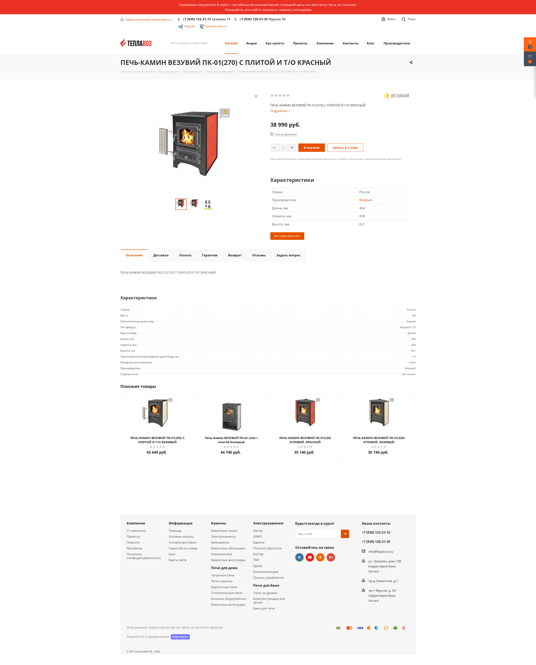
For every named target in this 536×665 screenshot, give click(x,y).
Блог (172, 554)
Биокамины (220, 542)
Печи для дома (224, 568)
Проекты (133, 536)
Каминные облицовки (228, 548)
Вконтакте (299, 557)
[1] (272, 95)
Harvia (258, 530)
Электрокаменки (268, 523)
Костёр (258, 554)
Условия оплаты (181, 536)
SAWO (257, 536)
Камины (218, 523)
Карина (258, 542)
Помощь (175, 530)
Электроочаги (221, 554)
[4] (284, 95)
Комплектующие (265, 571)
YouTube (310, 557)
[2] (276, 95)
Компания (136, 523)
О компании (136, 530)
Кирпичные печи (224, 587)
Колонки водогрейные (228, 599)
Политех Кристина (267, 548)
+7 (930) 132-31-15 (197, 19)
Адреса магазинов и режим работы (149, 19)
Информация (180, 523)
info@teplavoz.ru (380, 551)
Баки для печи (264, 608)
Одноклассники (320, 557)
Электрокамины (223, 536)
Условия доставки (182, 542)
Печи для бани (266, 585)
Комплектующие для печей (269, 600)
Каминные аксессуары (228, 560)
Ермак (257, 566)
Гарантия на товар (183, 548)
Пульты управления (268, 577)
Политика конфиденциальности (144, 556)
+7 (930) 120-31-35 (253, 19)
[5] (288, 95)
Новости (133, 542)
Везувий (365, 200)
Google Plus (331, 557)
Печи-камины (221, 581)
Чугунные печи (222, 575)
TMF (256, 560)
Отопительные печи (226, 593)
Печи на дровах (265, 593)
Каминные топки (224, 530)
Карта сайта (178, 560)
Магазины (134, 548)
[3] (280, 95)
